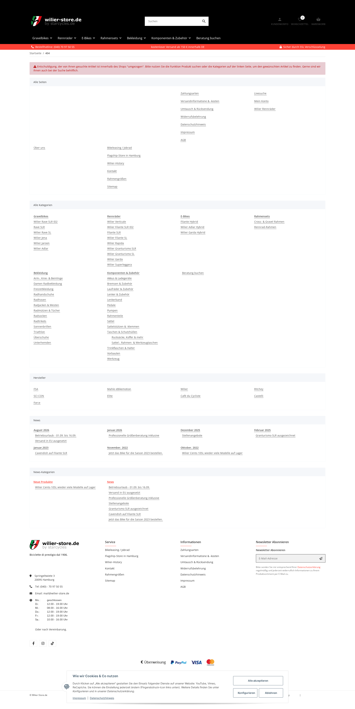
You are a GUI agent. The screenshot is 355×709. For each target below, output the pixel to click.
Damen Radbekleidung (48, 283)
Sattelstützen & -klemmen (123, 326)
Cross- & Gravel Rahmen (269, 221)
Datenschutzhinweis (102, 698)
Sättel (110, 321)
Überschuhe (41, 337)
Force (37, 402)
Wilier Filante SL (117, 237)
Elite (110, 396)
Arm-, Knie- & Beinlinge (48, 278)
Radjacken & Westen (46, 305)
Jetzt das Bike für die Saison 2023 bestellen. (136, 453)
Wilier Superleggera (119, 264)
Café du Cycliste (190, 396)
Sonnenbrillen (42, 326)
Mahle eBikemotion (119, 389)
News (110, 482)
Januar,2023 (41, 447)
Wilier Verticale (116, 221)
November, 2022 (117, 447)
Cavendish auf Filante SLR (51, 453)
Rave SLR (39, 227)
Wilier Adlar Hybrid (192, 227)
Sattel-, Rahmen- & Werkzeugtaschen (135, 342)
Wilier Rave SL (42, 232)
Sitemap (110, 580)
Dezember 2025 (190, 430)
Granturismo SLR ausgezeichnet (275, 435)
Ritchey (258, 389)
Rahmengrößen (114, 574)
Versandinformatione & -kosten (199, 556)
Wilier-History (113, 562)
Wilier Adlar (41, 248)
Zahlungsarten (189, 550)
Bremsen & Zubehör (119, 283)
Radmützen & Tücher (47, 310)
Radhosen (40, 299)
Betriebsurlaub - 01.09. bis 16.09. (55, 435)
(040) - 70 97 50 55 (51, 586)
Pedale (111, 305)
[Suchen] (204, 21)
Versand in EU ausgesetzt (51, 441)
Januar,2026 (114, 430)
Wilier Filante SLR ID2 (120, 227)
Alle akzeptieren (258, 680)
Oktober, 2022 (190, 447)
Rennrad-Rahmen (265, 227)
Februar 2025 (262, 430)
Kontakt (109, 568)
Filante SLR (114, 232)
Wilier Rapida (115, 243)
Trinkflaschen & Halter (121, 348)
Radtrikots (40, 321)
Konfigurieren (246, 692)
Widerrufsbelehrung (193, 568)
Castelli (258, 396)
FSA (36, 389)
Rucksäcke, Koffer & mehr (127, 337)
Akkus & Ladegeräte (119, 278)
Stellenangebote (192, 435)
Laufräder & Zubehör (120, 289)
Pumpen (112, 310)
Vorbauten (113, 353)
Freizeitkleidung (43, 289)
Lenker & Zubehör (118, 294)
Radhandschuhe (44, 294)
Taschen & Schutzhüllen (122, 332)
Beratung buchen (193, 273)
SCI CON (39, 396)
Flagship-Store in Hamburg (121, 556)
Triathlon (39, 332)
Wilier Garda (115, 259)
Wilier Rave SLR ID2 (46, 221)
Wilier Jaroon (42, 243)
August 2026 (41, 430)
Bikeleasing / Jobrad (117, 550)
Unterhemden (42, 342)
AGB (183, 586)
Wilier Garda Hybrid (193, 232)
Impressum (79, 698)
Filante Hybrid (189, 221)
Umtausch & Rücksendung (196, 562)
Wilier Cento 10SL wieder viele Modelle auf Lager (212, 453)
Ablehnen (271, 692)
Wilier (184, 389)
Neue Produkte (43, 482)
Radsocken (40, 316)
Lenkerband (114, 299)
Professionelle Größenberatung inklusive (134, 435)
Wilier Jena (40, 237)
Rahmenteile (115, 316)
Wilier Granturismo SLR (121, 248)
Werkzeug (113, 358)
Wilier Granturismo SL (120, 254)
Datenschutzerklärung (308, 567)
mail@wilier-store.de (56, 593)
